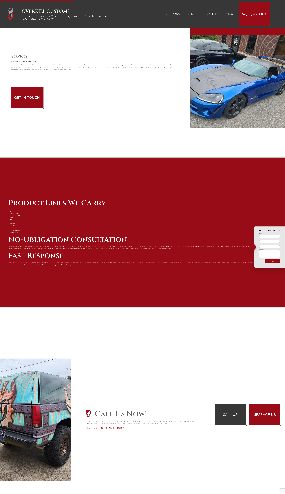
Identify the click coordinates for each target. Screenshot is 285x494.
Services (194, 14)
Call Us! (230, 415)
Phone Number (263, 239)
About (177, 14)
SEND (272, 261)
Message (261, 249)
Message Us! (265, 415)
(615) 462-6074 (255, 14)
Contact (228, 14)
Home (165, 14)
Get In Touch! (27, 97)
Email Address (263, 244)
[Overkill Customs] (11, 14)
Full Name (262, 234)
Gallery (212, 14)
